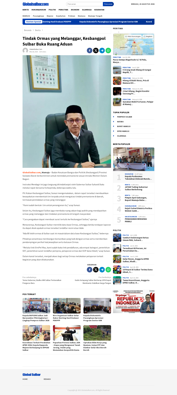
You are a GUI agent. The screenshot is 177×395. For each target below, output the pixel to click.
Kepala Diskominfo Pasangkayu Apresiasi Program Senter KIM (93, 21)
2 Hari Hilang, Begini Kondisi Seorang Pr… (136, 92)
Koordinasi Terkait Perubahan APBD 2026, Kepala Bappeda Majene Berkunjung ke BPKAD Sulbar (36, 346)
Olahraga (121, 136)
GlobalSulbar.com (32, 172)
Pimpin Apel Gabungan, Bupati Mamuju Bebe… (136, 198)
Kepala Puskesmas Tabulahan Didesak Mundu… (138, 177)
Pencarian (108, 4)
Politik (117, 230)
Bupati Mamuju (124, 126)
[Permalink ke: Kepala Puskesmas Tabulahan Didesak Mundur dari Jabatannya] (133, 159)
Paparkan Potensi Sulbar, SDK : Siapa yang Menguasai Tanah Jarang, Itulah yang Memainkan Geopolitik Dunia (66, 346)
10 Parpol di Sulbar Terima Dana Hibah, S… (138, 270)
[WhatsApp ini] (108, 50)
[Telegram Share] (102, 50)
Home (25, 379)
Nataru (120, 122)
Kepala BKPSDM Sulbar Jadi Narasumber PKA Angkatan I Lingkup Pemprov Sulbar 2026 (36, 318)
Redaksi (47, 379)
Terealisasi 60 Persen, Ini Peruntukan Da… (134, 249)
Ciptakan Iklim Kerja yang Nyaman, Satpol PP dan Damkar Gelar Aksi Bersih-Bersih (95, 346)
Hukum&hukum (130, 206)
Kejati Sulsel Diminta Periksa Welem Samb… (138, 209)
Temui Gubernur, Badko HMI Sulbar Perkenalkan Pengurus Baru (42, 280)
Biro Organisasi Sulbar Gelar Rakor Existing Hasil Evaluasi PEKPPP (66, 318)
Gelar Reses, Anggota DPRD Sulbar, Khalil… (136, 260)
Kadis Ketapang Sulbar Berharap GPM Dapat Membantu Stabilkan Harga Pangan (93, 280)
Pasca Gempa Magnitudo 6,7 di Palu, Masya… (130, 61)
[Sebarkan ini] (89, 50)
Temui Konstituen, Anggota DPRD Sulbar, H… (136, 281)
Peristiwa (117, 57)
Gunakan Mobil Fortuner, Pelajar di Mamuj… (138, 103)
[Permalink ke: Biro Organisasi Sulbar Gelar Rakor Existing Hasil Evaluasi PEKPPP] (67, 306)
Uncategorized (131, 217)
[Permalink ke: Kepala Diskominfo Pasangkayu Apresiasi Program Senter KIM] (97, 306)
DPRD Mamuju (123, 131)
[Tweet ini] (96, 50)
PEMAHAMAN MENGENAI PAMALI (136, 220)
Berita (127, 185)
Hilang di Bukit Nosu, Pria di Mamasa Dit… (136, 81)
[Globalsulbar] (36, 4)
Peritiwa (118, 28)
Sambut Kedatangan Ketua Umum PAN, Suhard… (136, 238)
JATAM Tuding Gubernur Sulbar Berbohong (136, 188)
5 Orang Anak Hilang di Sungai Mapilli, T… (137, 71)
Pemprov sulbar (124, 117)
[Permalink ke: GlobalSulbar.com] (25, 50)
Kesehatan (129, 174)
